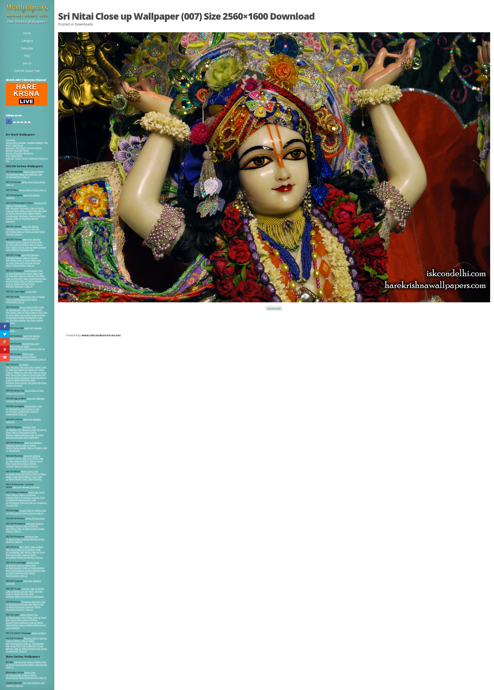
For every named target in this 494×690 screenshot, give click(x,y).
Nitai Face (13, 369)
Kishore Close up (22, 257)
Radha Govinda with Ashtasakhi (29, 596)
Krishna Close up (22, 526)
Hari (24, 683)
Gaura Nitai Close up (29, 315)
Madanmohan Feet (17, 617)
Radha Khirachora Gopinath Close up (23, 608)
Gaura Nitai (31, 291)
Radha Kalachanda (22, 299)
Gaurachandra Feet (17, 273)
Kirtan (23, 148)
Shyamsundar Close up (19, 356)
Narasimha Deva (29, 429)
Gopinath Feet (32, 276)
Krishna (30, 148)
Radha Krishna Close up (21, 247)
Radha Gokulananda (18, 664)
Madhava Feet (15, 429)
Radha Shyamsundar (31, 648)
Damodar (22, 142)
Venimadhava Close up (19, 176)
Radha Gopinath (14, 157)
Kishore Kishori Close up (23, 265)
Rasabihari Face (21, 372)
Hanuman (14, 208)
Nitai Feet (18, 278)
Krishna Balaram (17, 570)
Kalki (18, 148)
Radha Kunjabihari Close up (30, 557)
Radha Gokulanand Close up (22, 213)
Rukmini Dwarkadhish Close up (22, 412)
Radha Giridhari (39, 633)
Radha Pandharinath (35, 518)
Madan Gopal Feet (17, 474)
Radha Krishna (31, 528)
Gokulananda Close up (24, 662)
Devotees (31, 142)
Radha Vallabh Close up (24, 448)
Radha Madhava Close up (26, 338)
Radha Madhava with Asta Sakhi (25, 436)
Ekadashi (39, 142)
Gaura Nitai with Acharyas (21, 263)
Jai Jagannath (14, 146)
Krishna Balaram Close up (25, 622)
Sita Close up (34, 372)
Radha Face (23, 369)
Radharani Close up (23, 286)
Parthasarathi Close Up (19, 310)
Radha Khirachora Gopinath (21, 607)
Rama (13, 155)
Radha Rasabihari (22, 377)
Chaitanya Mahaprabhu (12, 141)
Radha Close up (30, 171)
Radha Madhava (31, 539)
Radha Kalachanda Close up (21, 300)
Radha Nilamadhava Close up (31, 349)
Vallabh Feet (14, 450)
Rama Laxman (21, 382)
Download (273, 308)
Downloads (84, 24)
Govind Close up (26, 510)
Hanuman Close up (28, 208)
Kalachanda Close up (29, 296)
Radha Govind (15, 513)
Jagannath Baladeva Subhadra (23, 420)
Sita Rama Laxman (17, 320)
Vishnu (18, 158)
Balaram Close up (31, 638)
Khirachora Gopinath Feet (20, 604)
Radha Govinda (32, 231)
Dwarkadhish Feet (17, 409)
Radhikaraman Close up (19, 567)
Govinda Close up (23, 229)
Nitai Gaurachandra (32, 278)
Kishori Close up (17, 260)
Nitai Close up (40, 190)
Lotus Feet (18, 150)
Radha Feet (33, 492)
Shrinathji (18, 153)
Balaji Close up (31, 547)
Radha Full (34, 369)
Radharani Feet (27, 249)
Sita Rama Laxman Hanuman (22, 220)
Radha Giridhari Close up (26, 466)
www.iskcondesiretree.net (101, 335)
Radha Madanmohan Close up (24, 624)
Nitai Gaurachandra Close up (26, 280)
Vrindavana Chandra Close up (22, 502)
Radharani (33, 158)
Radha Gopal (27, 182)
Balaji (21, 547)
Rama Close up (20, 210)
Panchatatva (20, 401)
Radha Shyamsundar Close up (32, 359)
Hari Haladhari (33, 683)
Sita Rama (32, 382)
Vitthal (25, 158)
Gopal (29, 273)
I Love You (16, 145)
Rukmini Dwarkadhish (19, 411)
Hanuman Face (26, 367)
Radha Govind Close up (33, 513)
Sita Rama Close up (27, 216)
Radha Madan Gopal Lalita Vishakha (25, 479)
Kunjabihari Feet (16, 552)
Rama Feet (32, 210)
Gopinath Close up (17, 276)
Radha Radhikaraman (19, 573)
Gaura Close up (26, 190)
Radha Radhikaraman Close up (20, 574)
